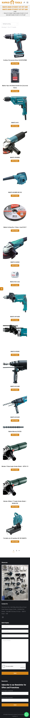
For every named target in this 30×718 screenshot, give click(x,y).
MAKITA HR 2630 (15, 417)
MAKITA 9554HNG (15, 157)
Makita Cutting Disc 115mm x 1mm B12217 (15, 227)
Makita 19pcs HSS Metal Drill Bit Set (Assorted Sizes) (15, 86)
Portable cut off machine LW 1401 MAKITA (14, 538)
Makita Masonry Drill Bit (14, 431)
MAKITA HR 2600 (15, 386)
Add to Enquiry (15, 63)
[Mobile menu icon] (27, 2)
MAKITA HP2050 (15, 351)
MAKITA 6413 (15, 122)
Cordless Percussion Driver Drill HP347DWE (15, 60)
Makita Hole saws (15, 282)
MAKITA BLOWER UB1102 (15, 192)
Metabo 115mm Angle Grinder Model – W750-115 (15, 466)
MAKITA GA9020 (15, 262)
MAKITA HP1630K (15, 316)
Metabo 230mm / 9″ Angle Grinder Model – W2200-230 (15, 502)
